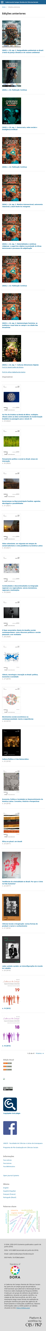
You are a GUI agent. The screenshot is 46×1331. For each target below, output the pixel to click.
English (6, 1188)
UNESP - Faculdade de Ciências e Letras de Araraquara (22, 1143)
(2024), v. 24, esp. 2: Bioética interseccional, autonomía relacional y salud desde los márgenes (22, 205)
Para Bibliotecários (9, 1166)
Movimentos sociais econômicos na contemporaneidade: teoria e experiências (17, 718)
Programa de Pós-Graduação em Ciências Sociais (20, 1147)
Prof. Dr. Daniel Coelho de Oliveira (12, 367)
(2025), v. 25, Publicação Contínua (14, 90)
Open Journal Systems (11, 1175)
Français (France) (9, 1194)
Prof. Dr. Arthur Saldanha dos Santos (13, 372)
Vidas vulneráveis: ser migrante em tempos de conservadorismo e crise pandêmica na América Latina (22, 545)
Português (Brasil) (9, 1197)
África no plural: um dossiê (12, 841)
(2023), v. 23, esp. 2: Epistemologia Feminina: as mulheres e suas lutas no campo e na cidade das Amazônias (20, 325)
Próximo (39, 1053)
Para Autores (7, 1163)
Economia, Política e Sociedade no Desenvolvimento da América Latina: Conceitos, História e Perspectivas (22, 800)
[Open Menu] (2, 2)
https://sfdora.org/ (23, 1308)
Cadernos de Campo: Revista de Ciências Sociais (21, 2)
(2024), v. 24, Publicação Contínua (14, 167)
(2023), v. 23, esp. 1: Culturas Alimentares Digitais (20, 365)
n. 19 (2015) (6, 1008)
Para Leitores (7, 1160)
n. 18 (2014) (6, 1046)
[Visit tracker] (4, 1079)
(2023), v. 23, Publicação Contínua (14, 286)
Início (4, 7)
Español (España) (9, 1191)
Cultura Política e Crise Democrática (15, 759)
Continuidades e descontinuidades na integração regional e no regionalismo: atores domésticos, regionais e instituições (20, 588)
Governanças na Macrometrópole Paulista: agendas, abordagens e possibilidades (21, 502)
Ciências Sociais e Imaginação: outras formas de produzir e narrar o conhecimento (20, 925)
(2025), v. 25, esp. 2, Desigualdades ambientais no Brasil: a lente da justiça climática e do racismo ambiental (23, 51)
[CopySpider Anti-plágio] (10, 1111)
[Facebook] (10, 1134)
